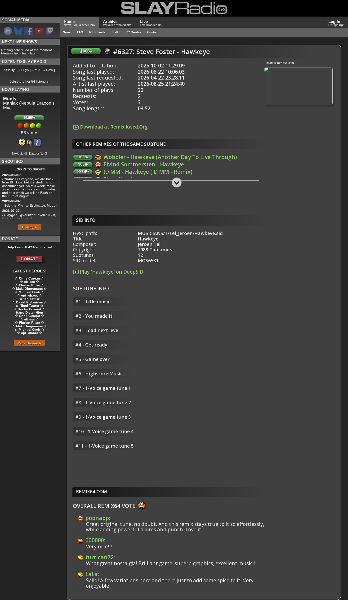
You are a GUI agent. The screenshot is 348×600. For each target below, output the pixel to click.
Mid (37, 70)
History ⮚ (29, 227)
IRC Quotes (133, 32)
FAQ (80, 32)
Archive (117, 23)
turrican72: (100, 557)
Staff (115, 32)
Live (151, 23)
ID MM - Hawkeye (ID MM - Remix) (147, 171)
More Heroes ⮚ (29, 343)
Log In (336, 23)
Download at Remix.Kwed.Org (113, 127)
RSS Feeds (97, 32)
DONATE (29, 259)
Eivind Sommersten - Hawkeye (143, 164)
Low (49, 70)
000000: (95, 540)
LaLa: (92, 574)
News (67, 32)
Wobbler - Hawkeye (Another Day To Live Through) (170, 157)
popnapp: (97, 518)
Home (79, 23)
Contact (152, 32)
